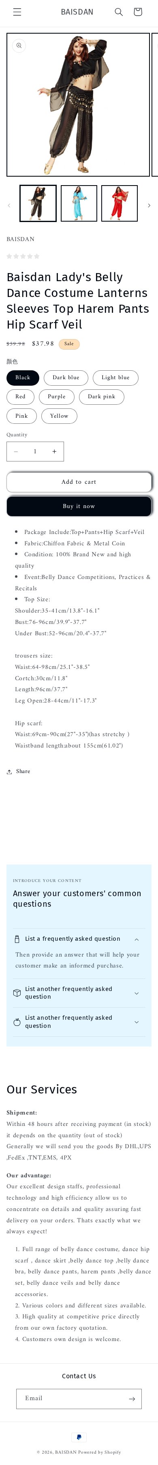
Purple (57, 396)
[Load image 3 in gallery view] (119, 203)
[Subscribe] (132, 1399)
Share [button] (23, 771)
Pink (21, 416)
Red (20, 396)
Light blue (116, 377)
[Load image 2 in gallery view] (79, 203)
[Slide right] (149, 205)
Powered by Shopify (99, 1452)
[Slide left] (9, 205)
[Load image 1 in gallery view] (38, 203)
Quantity (16, 435)
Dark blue (66, 377)
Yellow (59, 416)
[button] (17, 11)
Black (22, 377)
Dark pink (101, 396)
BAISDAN (66, 1452)
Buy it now (79, 506)
